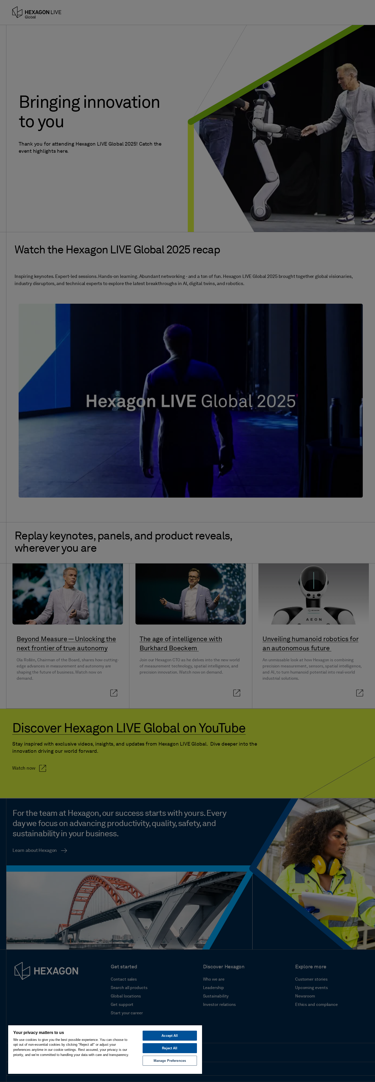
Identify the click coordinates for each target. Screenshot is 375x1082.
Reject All (169, 1048)
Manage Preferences (170, 1061)
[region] (105, 1049)
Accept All (169, 1036)
